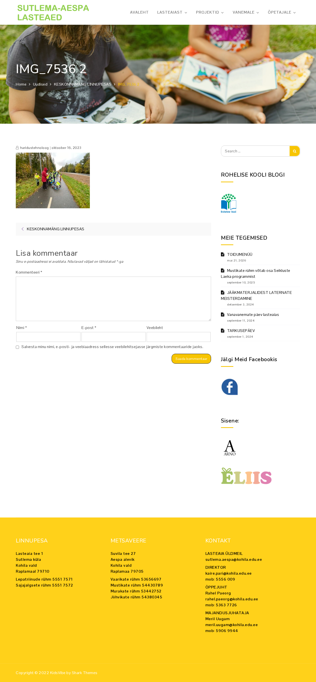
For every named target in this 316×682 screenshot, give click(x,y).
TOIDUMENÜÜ (240, 254)
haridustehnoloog (34, 147)
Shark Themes (85, 672)
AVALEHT (139, 12)
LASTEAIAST (170, 12)
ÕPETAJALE (279, 12)
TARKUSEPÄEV (241, 330)
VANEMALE (244, 12)
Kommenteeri (29, 272)
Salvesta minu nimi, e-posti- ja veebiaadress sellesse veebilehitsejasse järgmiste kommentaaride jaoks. (112, 346)
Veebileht (155, 327)
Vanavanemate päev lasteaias (253, 314)
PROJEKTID (207, 12)
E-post (89, 327)
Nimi (21, 327)
